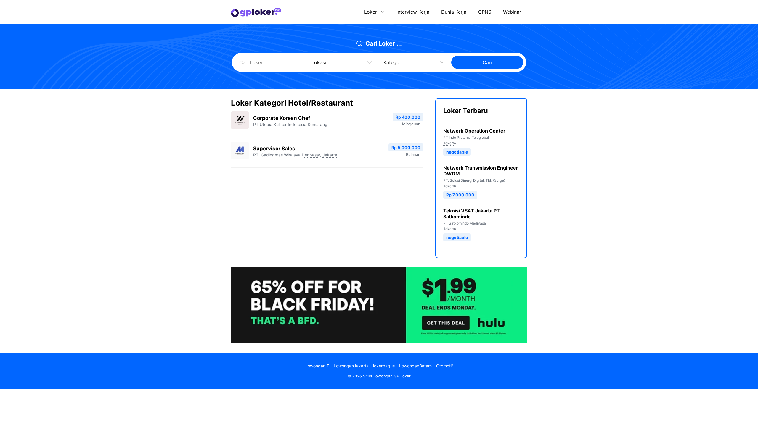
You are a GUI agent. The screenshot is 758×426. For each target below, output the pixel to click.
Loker (370, 12)
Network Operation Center (474, 131)
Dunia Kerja (453, 12)
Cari (487, 62)
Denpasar (311, 154)
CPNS (484, 12)
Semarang (317, 124)
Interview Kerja (412, 12)
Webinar (512, 12)
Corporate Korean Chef (281, 118)
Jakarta (329, 154)
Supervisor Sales (274, 148)
